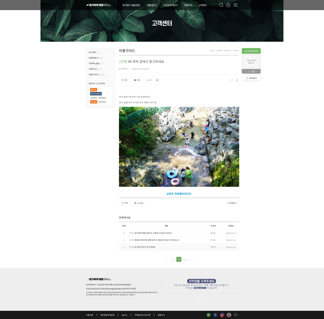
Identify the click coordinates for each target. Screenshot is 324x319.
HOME (212, 50)
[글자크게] (237, 80)
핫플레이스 (152, 5)
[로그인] (228, 5)
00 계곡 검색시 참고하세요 (142, 247)
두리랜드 (94, 102)
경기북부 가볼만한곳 (131, 5)
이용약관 (90, 315)
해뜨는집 (94, 89)
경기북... (213, 233)
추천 (126, 203)
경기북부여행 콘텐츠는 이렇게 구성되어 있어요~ (151, 233)
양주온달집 (102, 98)
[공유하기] (157, 80)
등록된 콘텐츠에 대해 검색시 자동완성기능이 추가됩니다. (154, 240)
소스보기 (140, 203)
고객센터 (203, 5)
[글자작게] (231, 80)
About (124, 315)
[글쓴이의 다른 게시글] (128, 69)
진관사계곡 (102, 102)
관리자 (124, 68)
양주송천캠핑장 (96, 94)
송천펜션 (94, 98)
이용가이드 (227, 50)
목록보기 (233, 203)
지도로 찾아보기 (170, 5)
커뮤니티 (188, 5)
